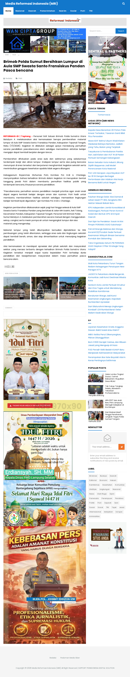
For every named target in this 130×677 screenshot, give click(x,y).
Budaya (103, 476)
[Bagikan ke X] (10, 266)
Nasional (116, 489)
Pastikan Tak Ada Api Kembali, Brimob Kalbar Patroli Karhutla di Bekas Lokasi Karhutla (15, 293)
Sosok (100, 507)
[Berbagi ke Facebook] (13, 266)
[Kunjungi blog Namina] (107, 537)
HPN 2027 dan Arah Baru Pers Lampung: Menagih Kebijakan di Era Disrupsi (114, 404)
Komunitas (120, 485)
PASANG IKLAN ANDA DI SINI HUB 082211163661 (32, 405)
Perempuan (107, 498)
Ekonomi (103, 480)
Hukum (113, 480)
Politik (92, 503)
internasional (95, 512)
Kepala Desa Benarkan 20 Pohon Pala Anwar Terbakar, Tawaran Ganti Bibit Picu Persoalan (106, 133)
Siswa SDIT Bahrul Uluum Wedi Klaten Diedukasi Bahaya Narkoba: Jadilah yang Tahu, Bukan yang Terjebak (106, 144)
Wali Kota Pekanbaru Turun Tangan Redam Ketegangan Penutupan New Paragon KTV (106, 266)
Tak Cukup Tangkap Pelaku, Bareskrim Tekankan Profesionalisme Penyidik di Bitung (106, 391)
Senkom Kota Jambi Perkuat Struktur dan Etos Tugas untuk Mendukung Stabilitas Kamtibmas (106, 288)
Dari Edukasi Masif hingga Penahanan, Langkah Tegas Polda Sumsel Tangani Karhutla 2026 (106, 417)
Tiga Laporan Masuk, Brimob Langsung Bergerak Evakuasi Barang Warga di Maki (44, 293)
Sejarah (107, 503)
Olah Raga (102, 494)
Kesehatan (107, 485)
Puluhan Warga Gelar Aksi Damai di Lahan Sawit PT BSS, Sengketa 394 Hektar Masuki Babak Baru (105, 200)
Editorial (93, 480)
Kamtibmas (94, 485)
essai (122, 507)
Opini (112, 494)
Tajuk (114, 507)
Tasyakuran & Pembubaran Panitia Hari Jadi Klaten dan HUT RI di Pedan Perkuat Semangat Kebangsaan (106, 154)
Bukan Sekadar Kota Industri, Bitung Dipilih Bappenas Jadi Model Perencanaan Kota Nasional (105, 165)
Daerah (113, 476)
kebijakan (108, 512)
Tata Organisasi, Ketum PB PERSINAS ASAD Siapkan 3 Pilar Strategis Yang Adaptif (106, 246)
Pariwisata (94, 498)
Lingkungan (105, 489)
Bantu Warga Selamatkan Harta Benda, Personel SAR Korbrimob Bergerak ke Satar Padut (72, 293)
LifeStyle (93, 489)
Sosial (92, 507)
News (91, 494)
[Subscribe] (121, 447)
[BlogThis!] (8, 266)
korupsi (119, 512)
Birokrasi (93, 476)
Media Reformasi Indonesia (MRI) (46, 668)
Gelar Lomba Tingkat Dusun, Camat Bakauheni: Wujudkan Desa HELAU (114, 378)
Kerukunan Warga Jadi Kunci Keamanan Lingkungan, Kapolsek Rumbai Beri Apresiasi (104, 298)
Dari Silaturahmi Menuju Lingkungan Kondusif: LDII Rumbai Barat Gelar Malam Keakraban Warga (105, 309)
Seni (116, 503)
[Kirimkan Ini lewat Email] (6, 266)
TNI (107, 507)
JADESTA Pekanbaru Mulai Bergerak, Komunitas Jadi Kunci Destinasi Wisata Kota (107, 277)
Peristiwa (119, 498)
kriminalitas (94, 516)
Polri (21, 78)
